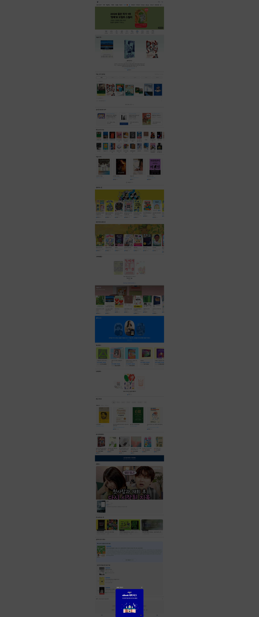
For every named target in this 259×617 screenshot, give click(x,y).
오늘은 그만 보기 (120, 587)
